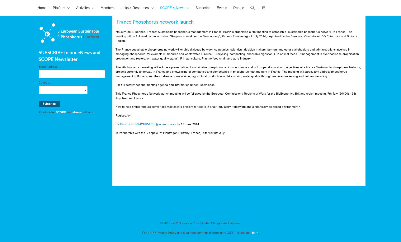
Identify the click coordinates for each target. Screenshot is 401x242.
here (255, 232)
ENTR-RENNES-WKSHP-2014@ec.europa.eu (145, 124)
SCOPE (61, 112)
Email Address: (48, 66)
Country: (44, 82)
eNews (77, 112)
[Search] (253, 8)
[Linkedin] (264, 8)
